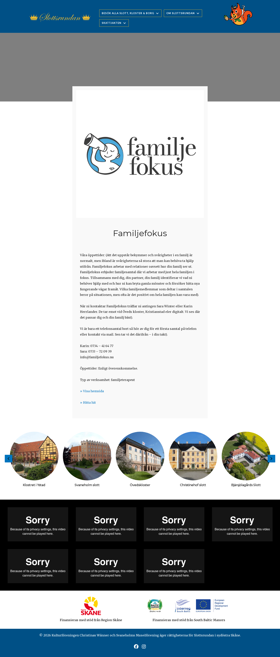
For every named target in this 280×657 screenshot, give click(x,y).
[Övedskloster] (140, 461)
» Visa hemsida (92, 391)
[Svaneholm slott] (87, 461)
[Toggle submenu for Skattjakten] (124, 23)
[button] (136, 646)
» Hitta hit (88, 402)
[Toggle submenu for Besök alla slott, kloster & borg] (157, 13)
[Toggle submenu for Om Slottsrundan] (197, 13)
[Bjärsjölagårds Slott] (246, 461)
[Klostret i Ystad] (34, 461)
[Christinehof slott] (193, 461)
